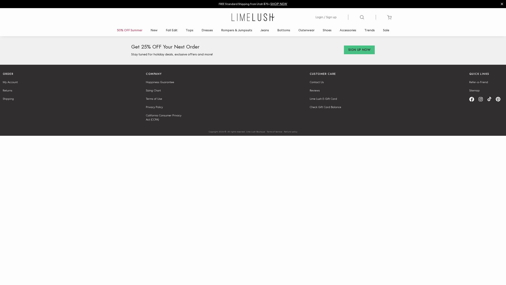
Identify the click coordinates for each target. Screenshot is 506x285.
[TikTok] (490, 99)
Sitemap (474, 90)
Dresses (207, 30)
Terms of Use (154, 99)
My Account (10, 82)
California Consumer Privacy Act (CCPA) (163, 117)
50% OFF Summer (129, 30)
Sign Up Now (359, 50)
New (154, 30)
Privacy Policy (154, 107)
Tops (189, 30)
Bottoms (283, 30)
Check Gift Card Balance (325, 107)
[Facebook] (473, 99)
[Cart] (389, 17)
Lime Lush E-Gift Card (323, 99)
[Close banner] (502, 4)
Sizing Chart (153, 90)
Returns (7, 90)
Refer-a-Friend (478, 82)
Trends (369, 30)
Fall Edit (171, 30)
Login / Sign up (326, 17)
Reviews (315, 90)
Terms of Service (274, 131)
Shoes (327, 30)
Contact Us (317, 82)
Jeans (265, 30)
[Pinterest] (499, 99)
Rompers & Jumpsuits (236, 30)
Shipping (8, 99)
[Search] (362, 17)
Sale (386, 30)
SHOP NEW (278, 4)
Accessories (348, 30)
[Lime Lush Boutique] (253, 17)
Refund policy (290, 131)
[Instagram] (482, 99)
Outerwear (306, 30)
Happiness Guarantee (160, 82)
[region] (253, 4)
